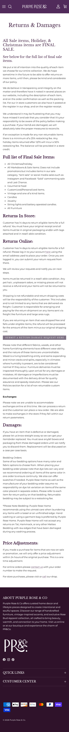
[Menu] (4, 6)
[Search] (12, 6)
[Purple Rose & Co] (34, 6)
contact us (37, 566)
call (44, 576)
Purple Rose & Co (17, 720)
